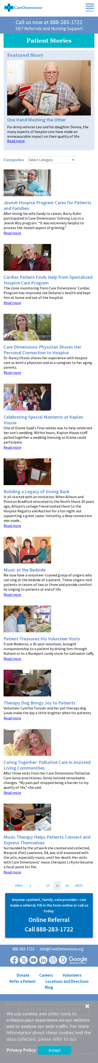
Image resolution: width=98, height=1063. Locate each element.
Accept (55, 1050)
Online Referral (49, 920)
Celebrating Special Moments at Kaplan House (43, 419)
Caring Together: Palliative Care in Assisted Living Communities (47, 765)
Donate (23, 975)
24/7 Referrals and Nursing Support (49, 28)
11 (57, 885)
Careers (46, 975)
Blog (49, 987)
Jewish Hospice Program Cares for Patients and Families (47, 205)
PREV (19, 885)
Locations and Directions (67, 981)
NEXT (79, 885)
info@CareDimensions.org (61, 949)
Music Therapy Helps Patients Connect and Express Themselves (47, 840)
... (39, 885)
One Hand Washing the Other (36, 120)
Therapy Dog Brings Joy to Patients (39, 703)
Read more (16, 141)
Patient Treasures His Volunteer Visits (42, 639)
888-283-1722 (66, 22)
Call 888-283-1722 (49, 929)
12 (67, 885)
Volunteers (72, 975)
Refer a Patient (23, 981)
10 (47, 885)
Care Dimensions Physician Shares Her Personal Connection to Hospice (42, 349)
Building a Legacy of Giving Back (36, 491)
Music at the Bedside (25, 570)
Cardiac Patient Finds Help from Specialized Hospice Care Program (48, 280)
